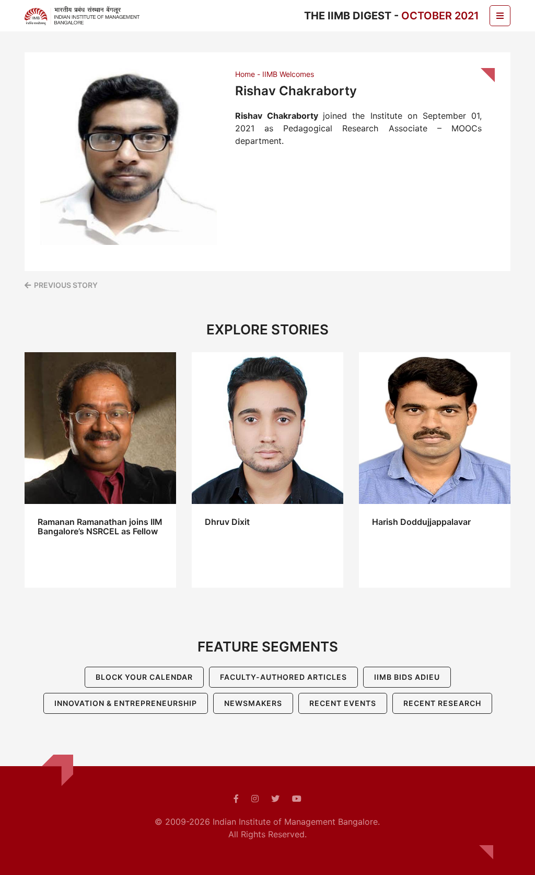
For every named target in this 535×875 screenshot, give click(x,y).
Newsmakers (253, 703)
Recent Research (442, 703)
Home (245, 74)
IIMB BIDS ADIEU (407, 676)
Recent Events (342, 703)
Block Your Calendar (144, 676)
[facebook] (236, 798)
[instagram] (255, 798)
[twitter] (275, 798)
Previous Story (66, 285)
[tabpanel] (100, 470)
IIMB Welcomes (288, 74)
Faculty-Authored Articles (283, 676)
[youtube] (296, 798)
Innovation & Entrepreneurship (125, 703)
